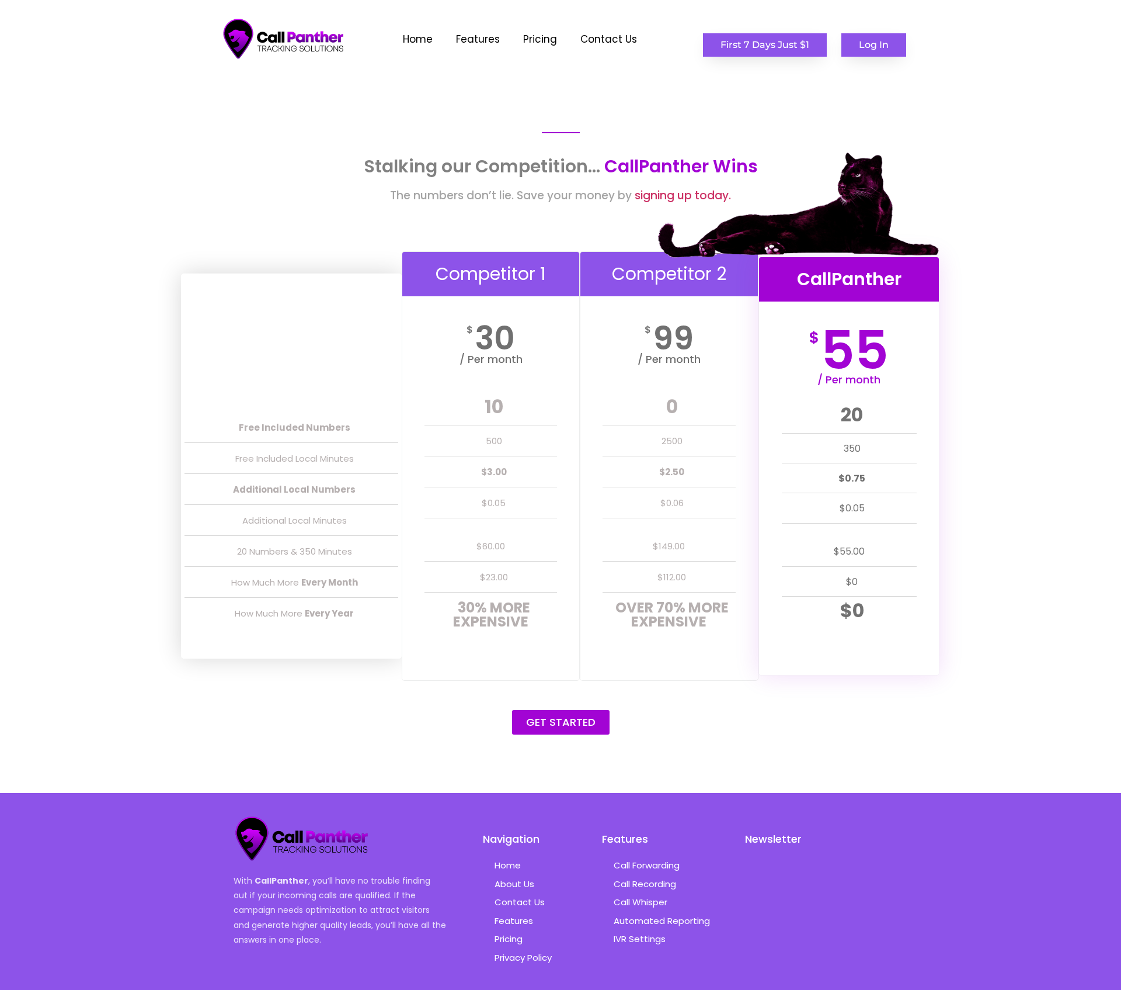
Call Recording (645, 884)
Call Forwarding (647, 865)
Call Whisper (640, 902)
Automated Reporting (662, 921)
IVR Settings (640, 939)
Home (418, 39)
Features (478, 39)
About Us (514, 884)
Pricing (540, 39)
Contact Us (608, 39)
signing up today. (683, 195)
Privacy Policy (523, 957)
